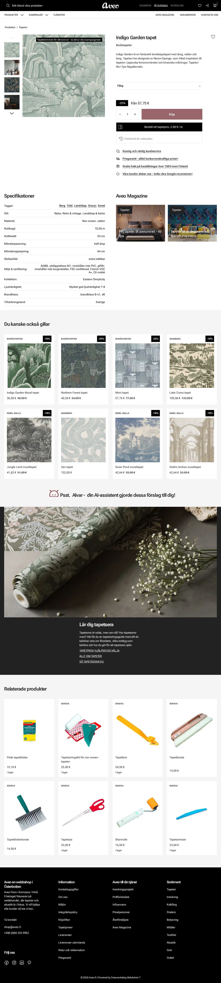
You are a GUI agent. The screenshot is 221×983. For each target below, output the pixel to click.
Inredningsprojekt (123, 889)
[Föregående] (12, 38)
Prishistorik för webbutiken (138, 138)
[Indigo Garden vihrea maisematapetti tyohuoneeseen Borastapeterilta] (12, 67)
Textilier (171, 935)
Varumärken (188, 14)
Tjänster (59, 14)
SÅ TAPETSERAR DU (91, 661)
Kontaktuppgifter (68, 889)
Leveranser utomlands (71, 942)
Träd (70, 205)
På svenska (161, 5)
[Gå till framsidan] (110, 5)
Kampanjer (36, 14)
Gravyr (92, 205)
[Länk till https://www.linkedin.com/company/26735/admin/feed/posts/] (22, 962)
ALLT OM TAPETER (90, 656)
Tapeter (23, 27)
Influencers (119, 904)
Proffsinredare (121, 897)
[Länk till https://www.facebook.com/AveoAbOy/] (6, 962)
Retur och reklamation (71, 950)
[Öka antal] (135, 114)
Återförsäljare (121, 919)
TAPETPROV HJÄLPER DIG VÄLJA (99, 650)
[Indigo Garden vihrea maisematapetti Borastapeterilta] (63, 76)
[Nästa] (12, 113)
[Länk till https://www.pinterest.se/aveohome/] (29, 962)
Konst (101, 205)
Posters (171, 912)
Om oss (63, 897)
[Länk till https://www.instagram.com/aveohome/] (14, 962)
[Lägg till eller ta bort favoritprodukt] (213, 37)
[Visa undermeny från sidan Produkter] (22, 15)
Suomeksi (145, 5)
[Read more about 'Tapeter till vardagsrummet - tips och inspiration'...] (192, 223)
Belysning (173, 919)
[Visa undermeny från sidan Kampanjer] (47, 15)
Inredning (172, 897)
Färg (120, 85)
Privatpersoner (121, 912)
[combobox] (167, 86)
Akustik (171, 942)
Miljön (62, 904)
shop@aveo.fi (12, 927)
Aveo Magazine (165, 14)
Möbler (171, 927)
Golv (169, 950)
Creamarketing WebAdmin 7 (126, 977)
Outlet (170, 957)
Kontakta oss (209, 14)
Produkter (11, 14)
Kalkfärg (172, 904)
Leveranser (65, 935)
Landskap (80, 205)
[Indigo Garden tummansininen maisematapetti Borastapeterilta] (12, 84)
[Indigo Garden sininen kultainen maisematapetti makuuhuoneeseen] (12, 102)
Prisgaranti (64, 957)
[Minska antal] (120, 114)
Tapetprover (65, 927)
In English (177, 5)
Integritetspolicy (67, 912)
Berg (62, 205)
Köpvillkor (64, 919)
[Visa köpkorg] (215, 5)
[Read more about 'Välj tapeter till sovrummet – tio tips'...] (140, 223)
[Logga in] (207, 5)
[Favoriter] (200, 5)
